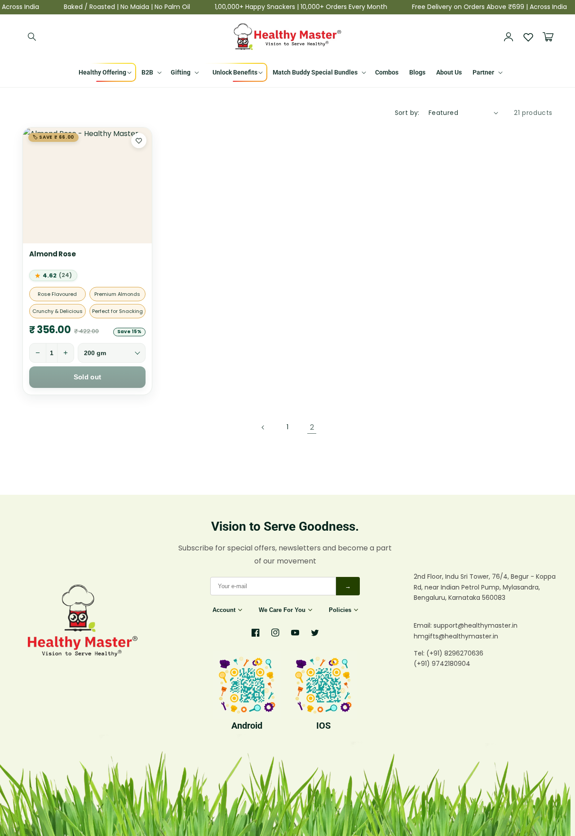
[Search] (32, 37)
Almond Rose (52, 254)
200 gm (95, 353)
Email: (423, 625)
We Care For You (282, 610)
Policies (340, 610)
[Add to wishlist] (138, 140)
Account (223, 610)
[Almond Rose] (87, 185)
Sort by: (407, 112)
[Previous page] (263, 427)
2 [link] (312, 427)
